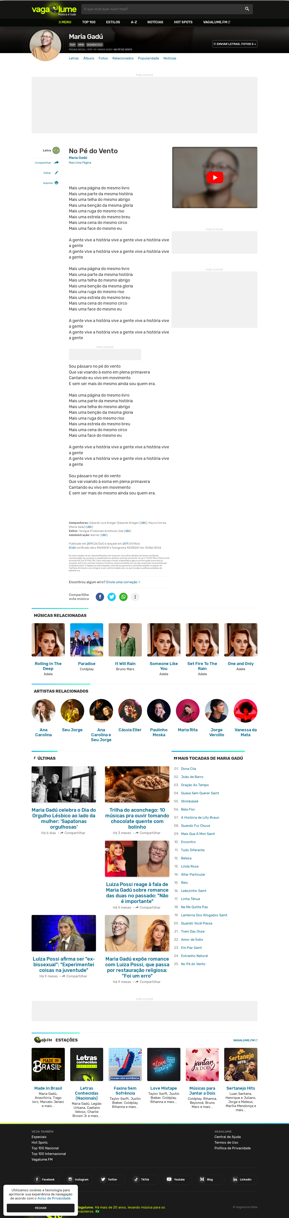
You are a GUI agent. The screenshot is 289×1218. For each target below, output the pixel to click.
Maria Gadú (86, 37)
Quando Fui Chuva (195, 826)
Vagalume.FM (215, 22)
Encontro (188, 842)
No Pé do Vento (193, 964)
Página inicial (77, 49)
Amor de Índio (192, 940)
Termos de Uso (226, 1142)
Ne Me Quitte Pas (194, 907)
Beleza (186, 858)
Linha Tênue (190, 899)
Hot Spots (183, 22)
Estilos (113, 22)
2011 (90, 543)
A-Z (134, 22)
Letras (74, 58)
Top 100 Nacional (45, 1148)
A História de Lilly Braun (200, 818)
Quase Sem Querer (200, 793)
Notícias (155, 22)
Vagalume (54, 9)
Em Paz (191, 948)
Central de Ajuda (227, 1137)
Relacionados (123, 58)
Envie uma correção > (123, 582)
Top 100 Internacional (49, 1154)
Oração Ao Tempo (195, 785)
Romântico (94, 44)
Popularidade (148, 58)
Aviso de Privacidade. (54, 1198)
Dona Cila (188, 769)
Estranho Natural (194, 956)
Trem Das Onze (193, 931)
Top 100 (89, 22)
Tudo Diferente (193, 850)
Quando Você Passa (196, 923)
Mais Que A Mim (198, 834)
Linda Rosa (189, 866)
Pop (72, 44)
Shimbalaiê (189, 801)
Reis (184, 883)
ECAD (72, 547)
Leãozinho (193, 891)
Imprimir (48, 183)
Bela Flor (188, 809)
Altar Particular (193, 874)
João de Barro (192, 777)
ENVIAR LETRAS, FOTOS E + (236, 44)
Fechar (41, 1207)
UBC (143, 522)
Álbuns (88, 58)
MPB (81, 44)
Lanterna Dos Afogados (204, 915)
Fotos (103, 58)
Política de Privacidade (232, 1148)
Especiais (39, 1137)
